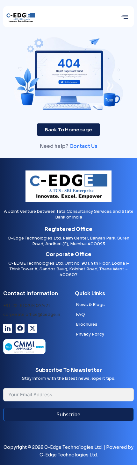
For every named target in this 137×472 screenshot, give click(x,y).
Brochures (86, 324)
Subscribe (68, 414)
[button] (125, 16)
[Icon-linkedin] (7, 328)
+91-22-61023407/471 (26, 305)
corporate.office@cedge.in (31, 314)
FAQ (80, 314)
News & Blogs (90, 304)
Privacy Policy (90, 334)
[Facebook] (20, 328)
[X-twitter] (32, 328)
